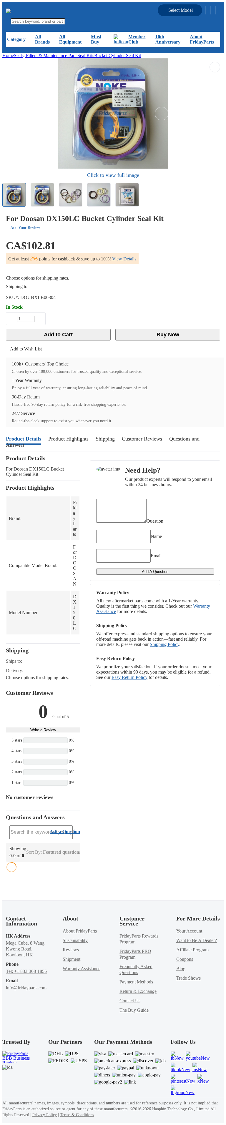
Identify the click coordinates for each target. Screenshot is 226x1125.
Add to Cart (58, 335)
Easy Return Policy (129, 677)
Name (156, 536)
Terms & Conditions (77, 1115)
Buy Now (168, 335)
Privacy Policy (44, 1115)
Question (155, 521)
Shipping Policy (164, 644)
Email (156, 555)
